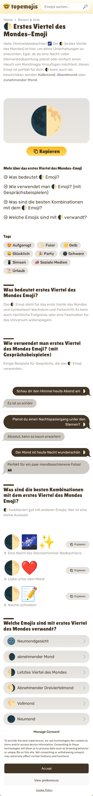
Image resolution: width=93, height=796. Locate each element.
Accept (46, 768)
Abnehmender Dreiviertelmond (40, 688)
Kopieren (49, 151)
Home (8, 20)
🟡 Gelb (70, 245)
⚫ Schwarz (73, 253)
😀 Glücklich (18, 253)
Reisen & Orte (29, 20)
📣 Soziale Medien (51, 262)
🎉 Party (46, 253)
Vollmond (20, 703)
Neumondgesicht (28, 641)
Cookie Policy (44, 790)
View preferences (46, 780)
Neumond (21, 719)
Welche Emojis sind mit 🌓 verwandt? (48, 217)
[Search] (85, 7)
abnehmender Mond (30, 657)
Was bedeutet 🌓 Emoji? (34, 177)
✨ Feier (47, 245)
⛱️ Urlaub (16, 271)
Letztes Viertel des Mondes (37, 672)
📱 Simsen (16, 262)
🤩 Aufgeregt (19, 245)
